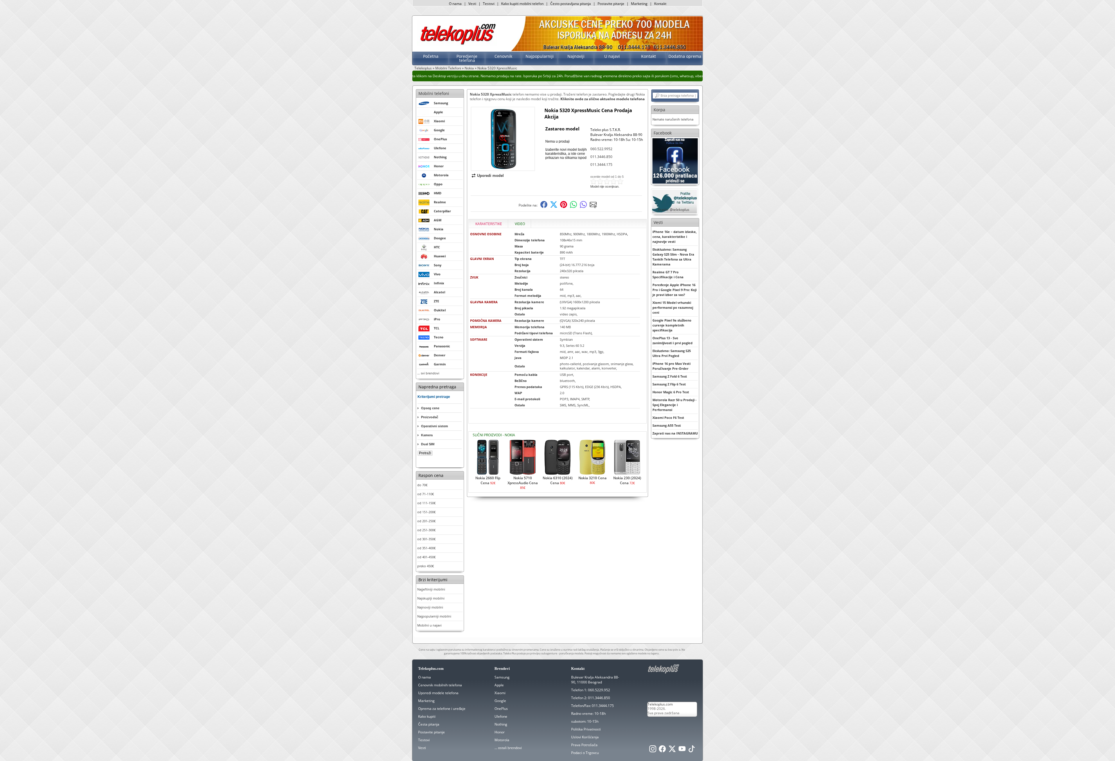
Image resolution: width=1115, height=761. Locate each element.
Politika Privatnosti (586, 729)
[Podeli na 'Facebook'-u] (543, 206)
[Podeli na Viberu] (583, 206)
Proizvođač (429, 417)
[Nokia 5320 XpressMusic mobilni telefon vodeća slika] (503, 168)
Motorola (501, 739)
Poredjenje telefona (466, 58)
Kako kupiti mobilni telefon (522, 3)
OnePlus (501, 708)
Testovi (488, 3)
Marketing (639, 3)
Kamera (427, 435)
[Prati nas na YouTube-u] (682, 750)
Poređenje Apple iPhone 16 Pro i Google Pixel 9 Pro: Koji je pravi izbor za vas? (674, 290)
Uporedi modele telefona (438, 692)
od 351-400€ (426, 548)
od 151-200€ (426, 512)
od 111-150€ (426, 503)
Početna (430, 56)
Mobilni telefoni (433, 93)
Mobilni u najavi (429, 625)
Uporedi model (490, 175)
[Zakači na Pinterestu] (563, 206)
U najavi (612, 56)
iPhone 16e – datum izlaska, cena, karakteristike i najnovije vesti (674, 236)
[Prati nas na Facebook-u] (675, 160)
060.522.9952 (601, 148)
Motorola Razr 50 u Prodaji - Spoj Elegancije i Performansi (674, 405)
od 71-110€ (425, 494)
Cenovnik (503, 56)
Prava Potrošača (584, 744)
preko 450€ (425, 566)
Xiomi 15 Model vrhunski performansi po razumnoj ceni (672, 307)
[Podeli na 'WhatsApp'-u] (573, 206)
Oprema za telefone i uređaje (441, 708)
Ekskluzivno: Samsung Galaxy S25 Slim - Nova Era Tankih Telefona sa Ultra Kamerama (673, 256)
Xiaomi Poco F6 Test (668, 417)
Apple (499, 685)
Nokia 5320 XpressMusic (497, 68)
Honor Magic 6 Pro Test (670, 392)
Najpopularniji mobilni (434, 616)
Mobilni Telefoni (448, 68)
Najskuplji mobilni (431, 598)
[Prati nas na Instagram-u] (652, 750)
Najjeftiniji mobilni (431, 589)
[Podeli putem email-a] (593, 206)
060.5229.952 (599, 690)
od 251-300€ (426, 530)
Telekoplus (423, 68)
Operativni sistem (434, 426)
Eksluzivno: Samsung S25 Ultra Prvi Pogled (671, 353)
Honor (499, 732)
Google (500, 700)
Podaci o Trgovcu (585, 752)
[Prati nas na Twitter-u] (672, 750)
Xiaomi (500, 692)
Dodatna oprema (684, 56)
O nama (455, 3)
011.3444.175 (601, 164)
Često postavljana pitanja (570, 3)
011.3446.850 (601, 156)
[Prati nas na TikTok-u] (691, 750)
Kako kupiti (427, 716)
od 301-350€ (426, 539)
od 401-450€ (426, 557)
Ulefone (500, 716)
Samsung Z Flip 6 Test (669, 384)
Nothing (500, 724)
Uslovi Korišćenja (585, 737)
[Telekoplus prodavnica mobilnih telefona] (457, 44)
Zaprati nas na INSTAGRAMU (675, 433)
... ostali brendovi (508, 747)
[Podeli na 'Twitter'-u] (553, 206)
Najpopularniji (540, 56)
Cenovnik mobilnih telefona (440, 685)
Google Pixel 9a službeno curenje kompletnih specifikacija (671, 325)
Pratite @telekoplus (673, 209)
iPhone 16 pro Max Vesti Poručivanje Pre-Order (671, 366)
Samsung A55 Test (666, 425)
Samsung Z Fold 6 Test (669, 376)
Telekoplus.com (660, 704)
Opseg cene (430, 408)
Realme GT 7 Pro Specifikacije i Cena (668, 274)
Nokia (469, 68)
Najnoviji (576, 56)
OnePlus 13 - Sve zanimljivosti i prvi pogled (672, 340)
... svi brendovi (428, 373)
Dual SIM (427, 444)
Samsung (502, 677)
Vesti (472, 3)
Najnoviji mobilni (430, 607)
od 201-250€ (426, 521)
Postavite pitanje (611, 3)
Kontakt (660, 3)
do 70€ (422, 485)
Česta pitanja (428, 724)
